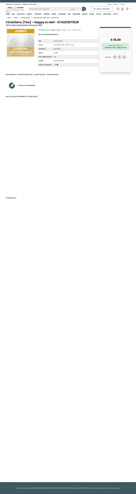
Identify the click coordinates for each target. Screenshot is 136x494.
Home (8, 14)
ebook (54, 14)
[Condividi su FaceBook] (115, 57)
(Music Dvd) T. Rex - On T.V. (68, 229)
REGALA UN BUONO (103, 9)
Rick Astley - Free (68, 459)
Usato (115, 14)
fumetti (29, 14)
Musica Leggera (59, 61)
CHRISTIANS (16, 25)
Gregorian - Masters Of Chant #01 (68, 321)
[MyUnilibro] (122, 9)
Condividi (108, 57)
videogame (76, 14)
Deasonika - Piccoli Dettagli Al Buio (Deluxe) (68, 367)
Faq (110, 4)
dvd (69, 14)
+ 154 (55, 65)
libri (13, 14)
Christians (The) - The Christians (68, 127)
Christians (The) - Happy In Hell (68, 173)
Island (56, 53)
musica (84, 14)
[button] (128, 9)
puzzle (92, 14)
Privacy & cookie (115, 488)
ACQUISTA (69, 142)
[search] (84, 9)
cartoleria (107, 14)
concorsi (37, 14)
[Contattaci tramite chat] (118, 9)
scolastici (21, 14)
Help (116, 4)
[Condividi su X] (119, 57)
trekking (46, 14)
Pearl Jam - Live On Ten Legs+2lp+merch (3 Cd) (68, 413)
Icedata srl (107, 488)
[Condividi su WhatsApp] (124, 57)
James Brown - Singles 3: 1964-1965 (68, 275)
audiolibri (62, 14)
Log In (123, 4)
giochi (98, 14)
